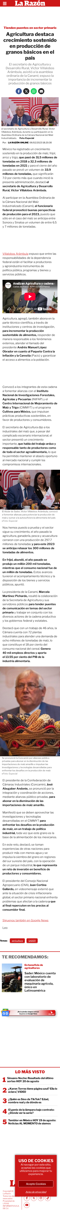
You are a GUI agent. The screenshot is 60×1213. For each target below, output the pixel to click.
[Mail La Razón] (41, 91)
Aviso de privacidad (36, 1191)
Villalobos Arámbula (15, 253)
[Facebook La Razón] (19, 91)
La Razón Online (18, 142)
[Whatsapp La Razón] (34, 91)
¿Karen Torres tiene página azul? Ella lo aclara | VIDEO (32, 1090)
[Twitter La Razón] (26, 91)
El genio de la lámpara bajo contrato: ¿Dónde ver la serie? (31, 1111)
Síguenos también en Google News (25, 920)
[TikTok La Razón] (48, 1198)
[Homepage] (30, 3)
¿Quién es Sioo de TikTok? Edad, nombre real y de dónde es (28, 1101)
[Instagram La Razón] (41, 1198)
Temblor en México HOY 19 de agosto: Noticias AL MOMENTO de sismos (32, 1122)
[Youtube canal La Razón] (27, 1205)
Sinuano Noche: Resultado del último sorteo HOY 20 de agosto (30, 1080)
